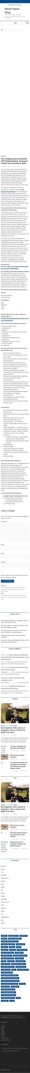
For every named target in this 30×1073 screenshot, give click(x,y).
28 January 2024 (14, 759)
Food (2, 884)
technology (4, 1001)
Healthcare (4, 950)
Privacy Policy (25, 1066)
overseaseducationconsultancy (9, 975)
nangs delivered (20, 961)
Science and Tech (5, 1040)
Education (3, 875)
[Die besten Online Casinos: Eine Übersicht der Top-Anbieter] (5, 834)
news (14, 970)
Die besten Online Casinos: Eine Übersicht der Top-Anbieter (18, 834)
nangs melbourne (21, 967)
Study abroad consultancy (8, 992)
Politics (3, 893)
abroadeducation (13, 936)
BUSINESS (23, 936)
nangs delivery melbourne (18, 964)
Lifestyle (13, 950)
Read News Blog (12, 10)
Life (7, 725)
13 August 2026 (5, 735)
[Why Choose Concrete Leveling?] (5, 757)
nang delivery (19, 953)
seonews (22, 984)
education (4, 947)
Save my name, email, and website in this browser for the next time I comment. (14, 576)
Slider (15, 725)
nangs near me (5, 970)
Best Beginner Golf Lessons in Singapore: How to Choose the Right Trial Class (13, 730)
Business (3, 155)
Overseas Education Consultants (10, 981)
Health (2, 887)
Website (3, 562)
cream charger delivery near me (9, 941)
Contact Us (17, 1066)
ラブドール (4, 655)
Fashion (3, 881)
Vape (2, 920)
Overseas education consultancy (10, 978)
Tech (2, 914)
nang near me (19, 958)
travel (12, 1001)
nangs (3, 961)
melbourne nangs (22, 950)
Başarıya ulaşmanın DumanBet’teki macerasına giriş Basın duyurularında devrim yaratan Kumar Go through (15, 657)
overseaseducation (22, 970)
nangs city (10, 961)
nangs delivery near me (7, 967)
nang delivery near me (7, 958)
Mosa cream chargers (7, 953)
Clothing (4, 938)
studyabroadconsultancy (8, 989)
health (18, 947)
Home (10, 1066)
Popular (11, 725)
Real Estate (4, 899)
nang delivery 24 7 (6, 955)
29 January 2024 (14, 750)
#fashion (4, 936)
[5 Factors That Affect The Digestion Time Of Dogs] (5, 749)
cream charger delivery (14, 938)
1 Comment (22, 839)
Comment (4, 521)
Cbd (2, 872)
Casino (3, 869)
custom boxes (20, 944)
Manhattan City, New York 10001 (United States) (14, 1048)
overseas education (7, 972)
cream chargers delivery (8, 944)
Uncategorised (5, 917)
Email (3, 553)
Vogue (2, 923)
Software (3, 908)
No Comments (15, 166)
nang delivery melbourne (20, 955)
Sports (2, 911)
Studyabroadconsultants (8, 998)
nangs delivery (5, 964)
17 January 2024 (14, 839)
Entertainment (5, 878)
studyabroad (15, 986)
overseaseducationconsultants (9, 984)
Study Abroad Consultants (8, 995)
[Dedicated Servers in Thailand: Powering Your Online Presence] (5, 847)
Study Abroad (5, 986)
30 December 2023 (15, 848)
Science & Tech (5, 902)
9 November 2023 (6, 166)
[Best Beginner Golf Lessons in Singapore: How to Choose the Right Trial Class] (15, 713)
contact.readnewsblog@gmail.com (11, 1051)
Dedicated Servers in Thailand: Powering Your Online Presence (18, 844)
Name (3, 544)
